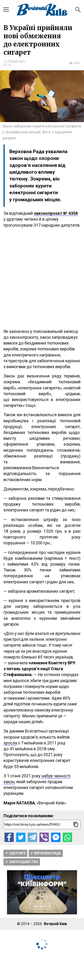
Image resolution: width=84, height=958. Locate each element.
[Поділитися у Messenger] (55, 837)
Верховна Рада (47, 853)
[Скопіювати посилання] (76, 824)
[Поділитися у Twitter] (20, 837)
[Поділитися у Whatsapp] (67, 837)
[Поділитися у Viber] (44, 837)
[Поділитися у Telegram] (32, 837)
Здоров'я (17, 853)
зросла (10, 742)
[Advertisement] (42, 278)
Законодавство (23, 862)
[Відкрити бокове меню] (6, 9)
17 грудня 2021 (14, 61)
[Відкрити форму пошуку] (78, 9)
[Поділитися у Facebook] (9, 837)
